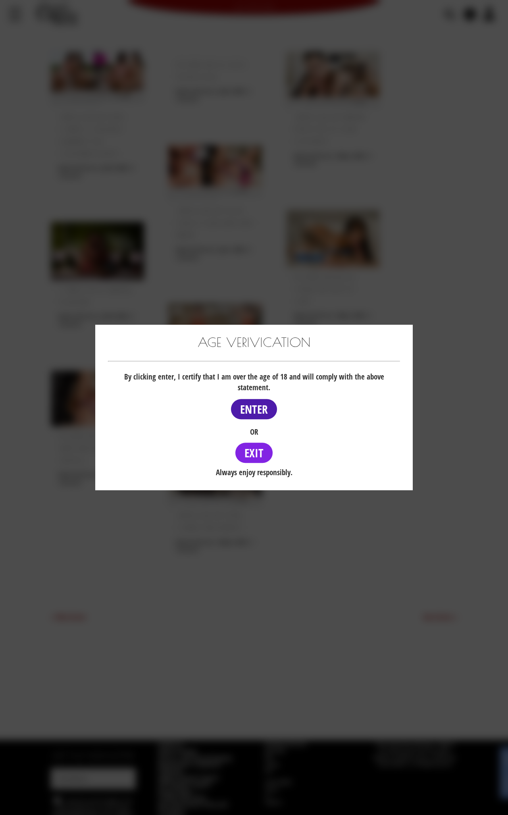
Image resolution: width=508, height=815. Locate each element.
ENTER (254, 409)
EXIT (254, 452)
